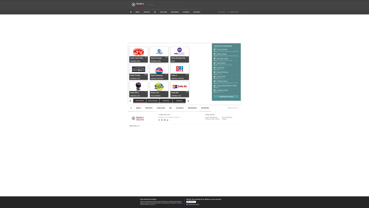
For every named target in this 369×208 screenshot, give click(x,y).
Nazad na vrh (232, 108)
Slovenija (186, 12)
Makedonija (175, 12)
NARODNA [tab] (166, 100)
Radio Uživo (133, 126)
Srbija (137, 12)
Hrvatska (147, 12)
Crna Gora (163, 12)
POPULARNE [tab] (140, 100)
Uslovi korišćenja (227, 117)
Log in (223, 12)
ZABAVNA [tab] (179, 100)
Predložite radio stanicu (212, 119)
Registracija (234, 12)
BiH (155, 12)
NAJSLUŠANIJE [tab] (153, 100)
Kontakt (224, 119)
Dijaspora (196, 12)
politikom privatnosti (149, 204)
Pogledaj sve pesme (226, 96)
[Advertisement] (184, 28)
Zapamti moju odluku (193, 204)
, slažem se (191, 202)
